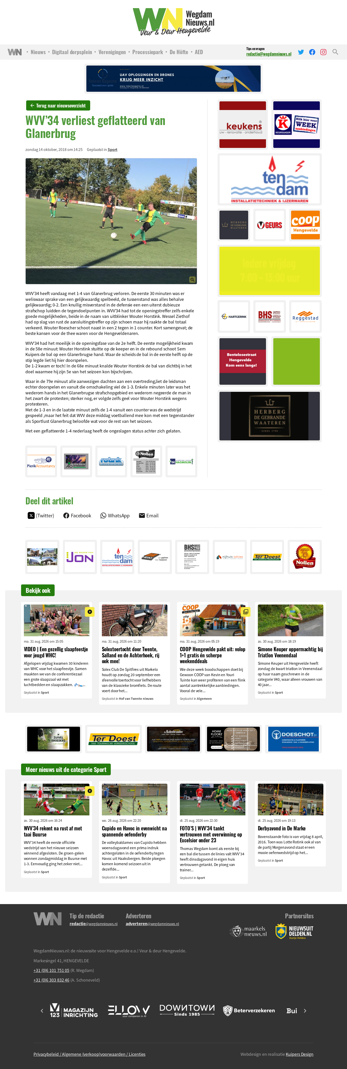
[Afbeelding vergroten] (111, 221)
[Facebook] (312, 52)
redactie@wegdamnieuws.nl (268, 54)
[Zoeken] (335, 52)
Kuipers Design (299, 1054)
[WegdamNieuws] (173, 22)
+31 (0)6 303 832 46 (51, 980)
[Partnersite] (248, 931)
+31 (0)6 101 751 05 (51, 970)
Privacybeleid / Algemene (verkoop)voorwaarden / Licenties (89, 1054)
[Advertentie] (41, 461)
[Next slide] (305, 1011)
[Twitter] (301, 52)
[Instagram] (323, 52)
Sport (113, 149)
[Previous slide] (42, 1011)
